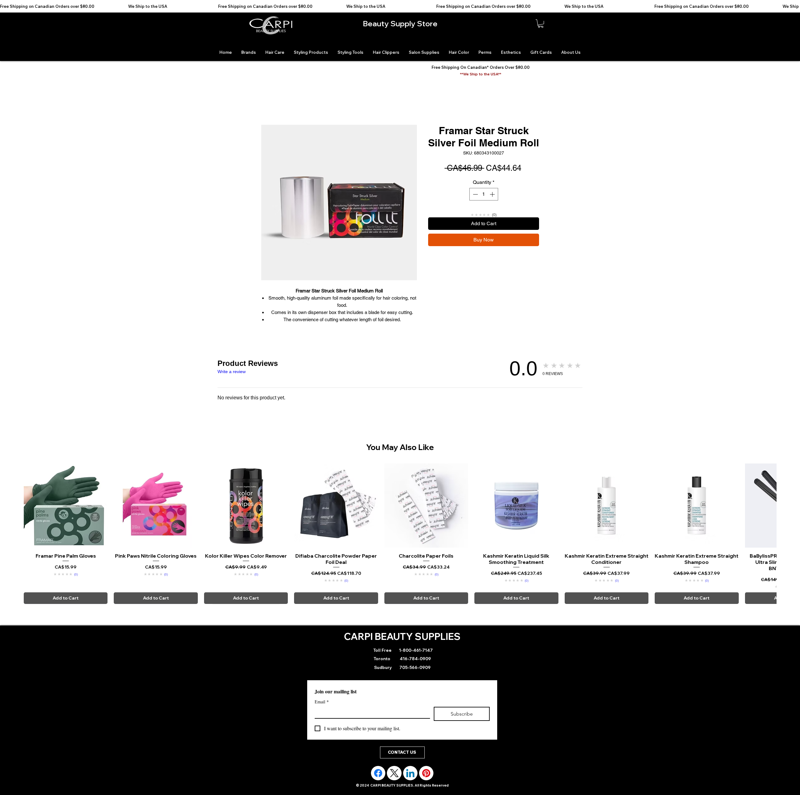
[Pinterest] (426, 773)
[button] (541, 23)
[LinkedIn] (410, 773)
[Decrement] (474, 194)
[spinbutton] (483, 194)
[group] (400, 533)
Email (322, 701)
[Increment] (492, 194)
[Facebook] (378, 773)
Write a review (232, 371)
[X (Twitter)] (394, 773)
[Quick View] (66, 505)
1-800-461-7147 (415, 650)
